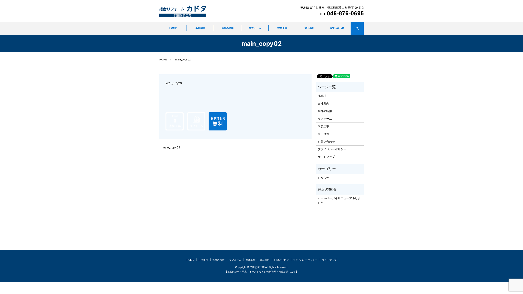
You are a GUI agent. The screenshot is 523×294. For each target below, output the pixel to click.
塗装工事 (282, 28)
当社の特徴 (227, 28)
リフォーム (255, 28)
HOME (173, 28)
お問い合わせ (337, 28)
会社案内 (200, 28)
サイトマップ (326, 156)
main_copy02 (171, 147)
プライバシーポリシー (332, 149)
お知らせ (323, 177)
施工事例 (309, 28)
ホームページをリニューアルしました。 (339, 200)
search (363, 28)
